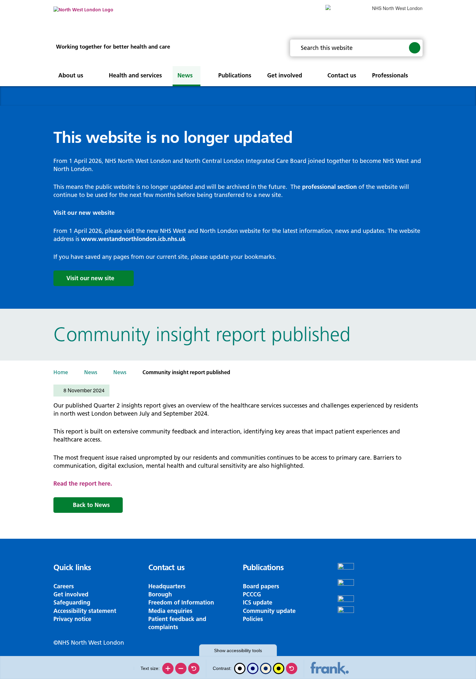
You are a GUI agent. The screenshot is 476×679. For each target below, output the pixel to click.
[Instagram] (380, 587)
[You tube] (380, 600)
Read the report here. (82, 483)
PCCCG (252, 594)
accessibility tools (238, 650)
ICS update (257, 602)
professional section (329, 186)
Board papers (261, 586)
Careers (63, 586)
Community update (269, 611)
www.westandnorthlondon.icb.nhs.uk (133, 239)
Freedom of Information (181, 602)
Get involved (70, 594)
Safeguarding (71, 602)
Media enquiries (170, 611)
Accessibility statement (84, 611)
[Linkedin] (380, 614)
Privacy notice (72, 619)
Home (60, 372)
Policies (253, 619)
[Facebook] (380, 571)
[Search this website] (414, 47)
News (90, 372)
